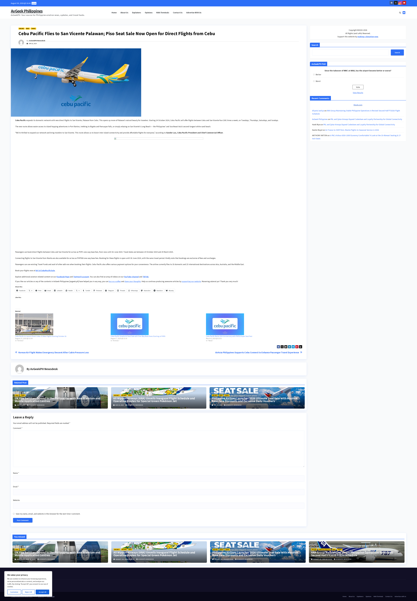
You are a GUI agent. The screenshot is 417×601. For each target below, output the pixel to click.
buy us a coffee (115, 281)
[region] (28, 584)
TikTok (146, 276)
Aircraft (116, 395)
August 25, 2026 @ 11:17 (26, 559)
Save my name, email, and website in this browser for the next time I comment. (48, 513)
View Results (358, 92)
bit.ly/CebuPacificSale (45, 270)
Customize (14, 592)
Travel (33, 28)
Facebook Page (63, 276)
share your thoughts (133, 281)
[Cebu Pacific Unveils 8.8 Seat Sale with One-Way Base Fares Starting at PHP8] (157, 324)
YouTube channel (131, 276)
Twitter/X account (81, 276)
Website (16, 500)
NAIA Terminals (162, 12)
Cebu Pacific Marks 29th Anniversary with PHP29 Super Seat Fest (229, 336)
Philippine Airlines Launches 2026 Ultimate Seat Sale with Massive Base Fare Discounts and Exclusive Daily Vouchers (254, 399)
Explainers (136, 12)
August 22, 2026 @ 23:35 (322, 559)
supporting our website (191, 281)
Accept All (42, 592)
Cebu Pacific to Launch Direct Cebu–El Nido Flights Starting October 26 (40, 336)
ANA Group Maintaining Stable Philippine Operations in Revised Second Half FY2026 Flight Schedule (352, 553)
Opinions (148, 12)
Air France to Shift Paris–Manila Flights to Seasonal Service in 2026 (352, 130)
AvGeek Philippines (26, 11)
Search (315, 44)
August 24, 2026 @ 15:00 (224, 559)
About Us (124, 12)
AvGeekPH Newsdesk (37, 41)
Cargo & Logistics (324, 549)
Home (114, 12)
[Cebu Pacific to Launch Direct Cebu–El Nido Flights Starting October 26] (61, 324)
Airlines (21, 28)
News (27, 28)
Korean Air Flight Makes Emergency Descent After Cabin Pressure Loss (53, 352)
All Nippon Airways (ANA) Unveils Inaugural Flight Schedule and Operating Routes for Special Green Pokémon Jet (154, 399)
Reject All (28, 592)
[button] (400, 12)
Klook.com (358, 104)
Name (16, 473)
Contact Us (177, 12)
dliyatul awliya (318, 110)
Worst (318, 81)
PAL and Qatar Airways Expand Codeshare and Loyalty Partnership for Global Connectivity (366, 119)
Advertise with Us (193, 12)
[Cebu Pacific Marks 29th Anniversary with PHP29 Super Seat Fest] (252, 324)
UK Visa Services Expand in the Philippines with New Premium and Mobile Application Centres (57, 399)
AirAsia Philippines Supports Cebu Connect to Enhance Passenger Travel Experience (257, 352)
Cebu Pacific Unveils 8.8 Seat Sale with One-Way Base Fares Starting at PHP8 (138, 336)
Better (318, 74)
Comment (17, 428)
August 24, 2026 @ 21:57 (125, 559)
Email (16, 486)
